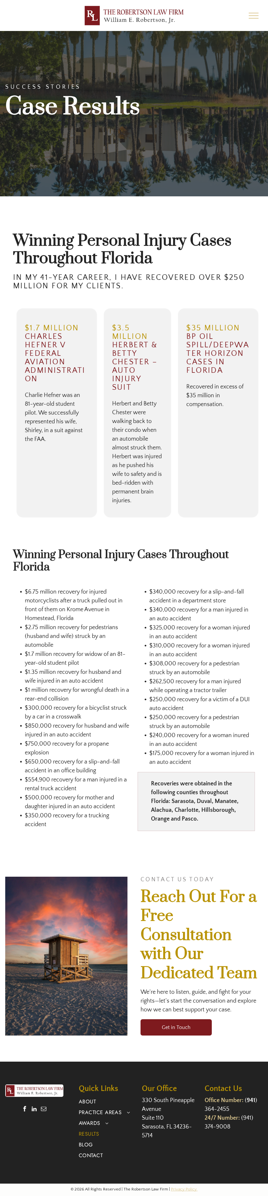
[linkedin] (34, 1109)
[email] (44, 1109)
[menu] (253, 15)
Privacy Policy (184, 1189)
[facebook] (25, 1109)
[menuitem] (108, 1101)
